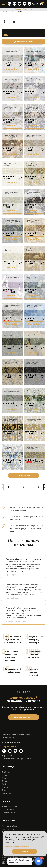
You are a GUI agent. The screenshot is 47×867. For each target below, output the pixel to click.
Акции (5, 787)
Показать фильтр (25, 42)
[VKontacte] (24, 4)
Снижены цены (9, 812)
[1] (4, 63)
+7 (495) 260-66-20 (11, 742)
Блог (4, 778)
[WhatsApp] (14, 4)
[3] (8, 63)
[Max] (29, 4)
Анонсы (5, 775)
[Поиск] (33, 4)
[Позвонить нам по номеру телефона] (9, 4)
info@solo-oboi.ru (9, 747)
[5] (13, 63)
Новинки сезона (9, 806)
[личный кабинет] (37, 3)
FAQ (4, 784)
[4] (11, 63)
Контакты (6, 793)
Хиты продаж (8, 809)
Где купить (27, 9)
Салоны (6, 790)
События (6, 772)
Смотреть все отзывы (39, 627)
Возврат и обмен (9, 826)
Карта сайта (7, 755)
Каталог (18, 9)
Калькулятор (8, 829)
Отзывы (5, 781)
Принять (24, 851)
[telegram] (19, 4)
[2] (6, 63)
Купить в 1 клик (12, 69)
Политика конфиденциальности (16, 758)
